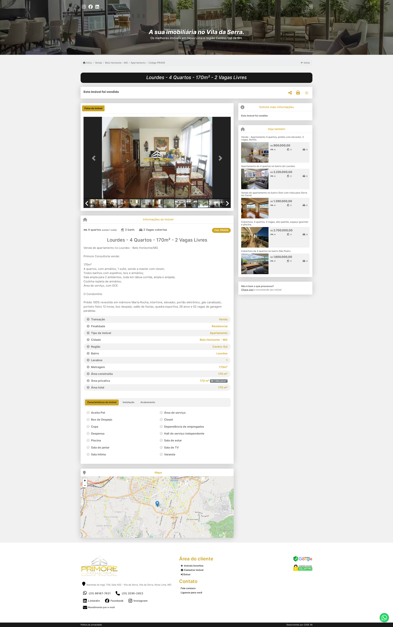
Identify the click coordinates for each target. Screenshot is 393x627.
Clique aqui (247, 289)
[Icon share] (84, 6)
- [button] (85, 485)
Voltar (306, 62)
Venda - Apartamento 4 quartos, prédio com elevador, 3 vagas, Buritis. (272, 138)
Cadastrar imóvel (193, 570)
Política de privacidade (91, 624)
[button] (95, 158)
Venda (98, 62)
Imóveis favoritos (193, 565)
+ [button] (85, 480)
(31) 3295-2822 (132, 593)
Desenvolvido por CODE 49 (299, 624)
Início (89, 62)
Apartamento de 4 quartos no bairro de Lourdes (268, 166)
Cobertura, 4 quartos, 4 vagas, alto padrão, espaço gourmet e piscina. (274, 223)
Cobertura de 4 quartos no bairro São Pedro (266, 251)
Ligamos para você (191, 592)
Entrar (187, 574)
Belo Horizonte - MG (116, 62)
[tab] (93, 108)
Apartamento (138, 62)
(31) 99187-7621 (100, 593)
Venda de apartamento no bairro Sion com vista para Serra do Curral (274, 194)
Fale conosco (188, 588)
